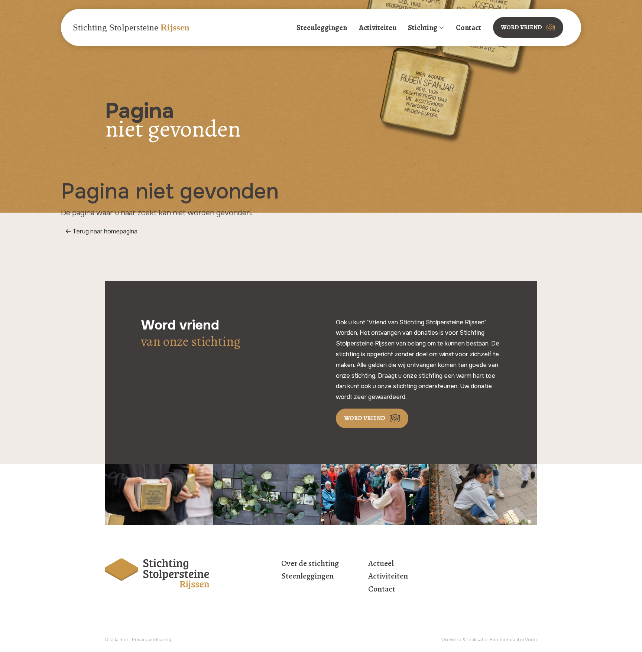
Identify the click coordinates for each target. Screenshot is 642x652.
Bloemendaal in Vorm (513, 640)
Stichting (422, 27)
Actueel (381, 563)
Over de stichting (310, 563)
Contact (468, 27)
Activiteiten (377, 27)
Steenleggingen (321, 27)
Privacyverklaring (151, 640)
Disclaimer (117, 640)
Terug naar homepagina (104, 231)
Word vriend (521, 27)
